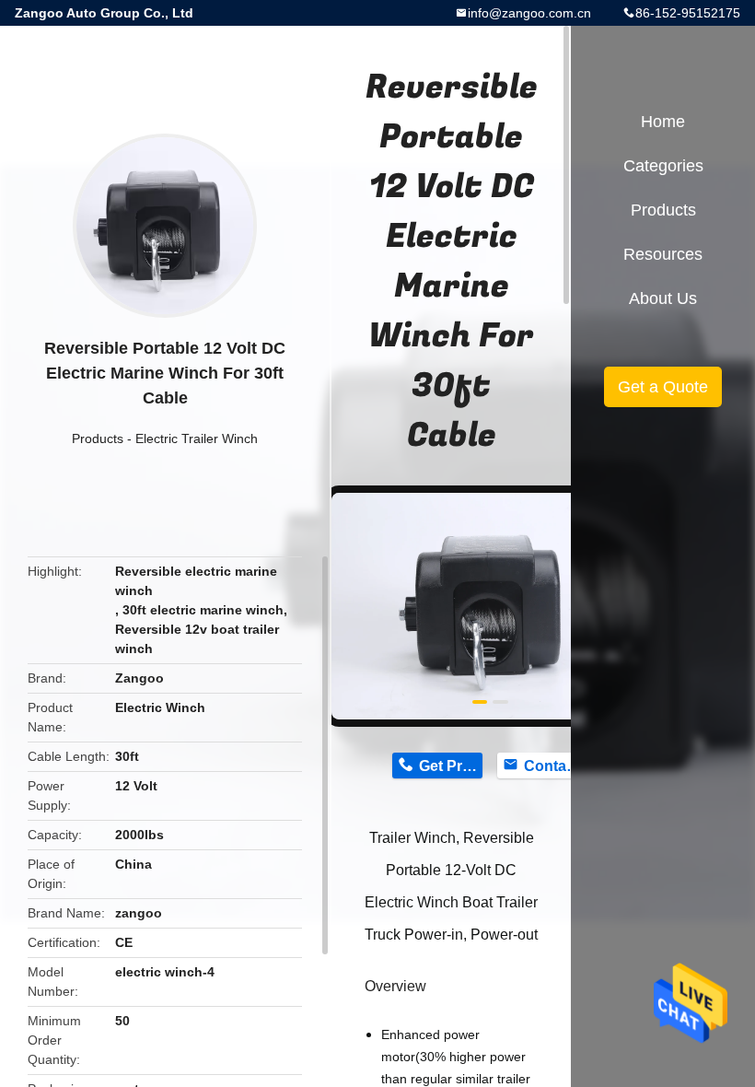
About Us (663, 298)
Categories (663, 166)
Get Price (450, 766)
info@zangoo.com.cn (529, 13)
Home (663, 121)
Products (97, 438)
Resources (663, 254)
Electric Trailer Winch (196, 438)
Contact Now (555, 766)
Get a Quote (663, 387)
